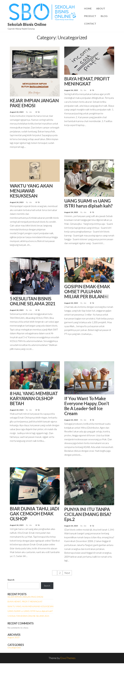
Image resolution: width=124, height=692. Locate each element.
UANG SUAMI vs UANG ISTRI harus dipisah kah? (88, 203)
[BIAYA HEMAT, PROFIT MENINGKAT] (89, 60)
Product (90, 16)
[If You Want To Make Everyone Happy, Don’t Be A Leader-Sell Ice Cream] (89, 377)
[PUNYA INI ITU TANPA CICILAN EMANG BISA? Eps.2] (89, 486)
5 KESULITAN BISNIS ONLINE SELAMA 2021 (32, 301)
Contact (90, 23)
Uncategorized (14, 647)
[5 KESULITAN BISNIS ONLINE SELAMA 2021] (35, 275)
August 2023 (13, 637)
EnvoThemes (67, 658)
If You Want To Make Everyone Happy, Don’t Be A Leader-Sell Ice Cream (86, 406)
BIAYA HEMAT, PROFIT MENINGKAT (87, 81)
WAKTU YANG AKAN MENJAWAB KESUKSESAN (31, 190)
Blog (104, 16)
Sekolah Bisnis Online (27, 24)
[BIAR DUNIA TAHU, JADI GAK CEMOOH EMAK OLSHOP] (35, 485)
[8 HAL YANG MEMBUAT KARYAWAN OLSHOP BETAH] (35, 375)
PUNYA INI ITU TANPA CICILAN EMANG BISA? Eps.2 (87, 514)
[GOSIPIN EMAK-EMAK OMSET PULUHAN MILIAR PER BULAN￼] (89, 269)
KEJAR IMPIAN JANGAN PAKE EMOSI (34, 103)
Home (88, 8)
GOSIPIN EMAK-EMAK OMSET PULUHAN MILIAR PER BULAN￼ (87, 291)
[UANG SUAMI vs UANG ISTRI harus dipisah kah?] (89, 177)
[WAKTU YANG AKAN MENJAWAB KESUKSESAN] (35, 170)
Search (11, 579)
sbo (30, 112)
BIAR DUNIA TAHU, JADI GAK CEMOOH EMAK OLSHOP (34, 513)
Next (67, 572)
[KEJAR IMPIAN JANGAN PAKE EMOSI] (35, 71)
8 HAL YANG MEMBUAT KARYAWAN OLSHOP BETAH (34, 398)
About (100, 8)
